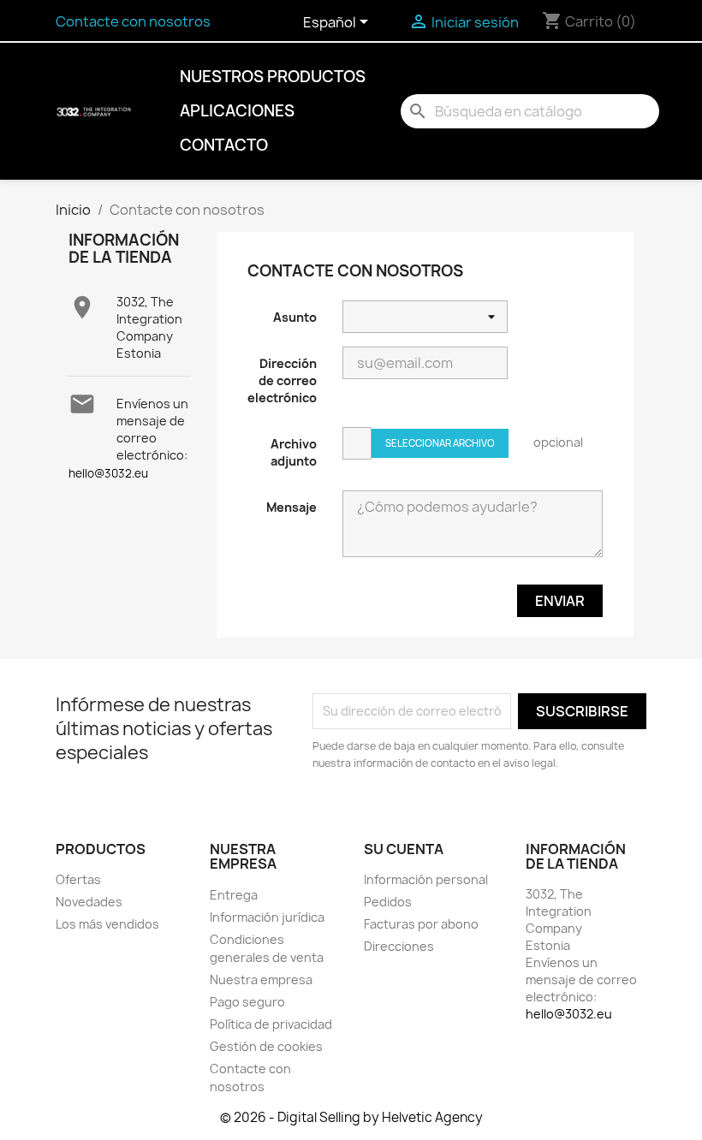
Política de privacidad (271, 1024)
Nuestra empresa (261, 979)
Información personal (426, 879)
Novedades (89, 902)
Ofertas (78, 879)
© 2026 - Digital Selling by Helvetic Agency (351, 1117)
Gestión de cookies (266, 1046)
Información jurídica (267, 917)
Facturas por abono (421, 924)
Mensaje (291, 507)
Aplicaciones (237, 111)
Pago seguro (247, 1002)
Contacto (224, 145)
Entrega (234, 895)
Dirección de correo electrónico (282, 380)
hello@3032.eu (108, 473)
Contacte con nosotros (133, 21)
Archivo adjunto (294, 452)
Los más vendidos (107, 924)
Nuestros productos (273, 76)
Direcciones (399, 946)
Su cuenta (403, 849)
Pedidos (388, 902)
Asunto (295, 317)
